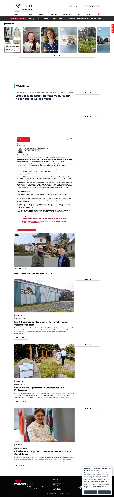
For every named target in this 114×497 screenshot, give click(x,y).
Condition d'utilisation (34, 489)
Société (30, 18)
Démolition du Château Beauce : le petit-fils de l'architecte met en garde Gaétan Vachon (44, 222)
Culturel (93, 18)
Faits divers (45, 18)
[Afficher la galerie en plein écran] (73, 235)
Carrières (30, 483)
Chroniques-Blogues (83, 18)
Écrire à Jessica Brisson (32, 150)
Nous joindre (31, 479)
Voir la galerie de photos (25, 155)
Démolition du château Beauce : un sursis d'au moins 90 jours (44, 218)
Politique (53, 18)
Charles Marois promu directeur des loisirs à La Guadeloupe (42, 453)
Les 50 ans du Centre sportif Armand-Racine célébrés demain (41, 323)
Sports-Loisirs (63, 18)
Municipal (72, 18)
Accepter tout (90, 492)
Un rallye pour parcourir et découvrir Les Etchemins (39, 389)
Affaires (37, 18)
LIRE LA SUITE (20, 338)
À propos (30, 481)
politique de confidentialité (97, 486)
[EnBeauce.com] (20, 484)
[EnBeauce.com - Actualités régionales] (23, 6)
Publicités (30, 485)
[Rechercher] (99, 14)
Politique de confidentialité (36, 487)
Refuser (104, 492)
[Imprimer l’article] (71, 138)
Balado (100, 18)
